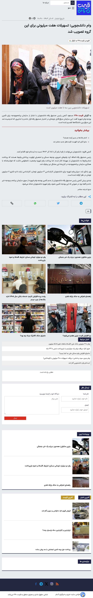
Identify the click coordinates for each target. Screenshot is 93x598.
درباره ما (46, 2)
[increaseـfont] (34, 18)
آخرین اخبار (84, 497)
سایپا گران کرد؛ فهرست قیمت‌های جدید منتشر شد (70, 142)
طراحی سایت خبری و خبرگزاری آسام (68, 594)
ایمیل (87, 405)
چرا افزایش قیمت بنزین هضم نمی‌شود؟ (77, 336)
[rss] (57, 584)
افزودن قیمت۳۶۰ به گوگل (80, 41)
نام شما (86, 394)
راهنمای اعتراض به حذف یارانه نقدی (78, 296)
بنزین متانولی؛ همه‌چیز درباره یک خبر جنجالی (74, 257)
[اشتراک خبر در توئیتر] (58, 203)
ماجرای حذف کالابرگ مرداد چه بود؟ (33, 336)
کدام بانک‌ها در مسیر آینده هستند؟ (75, 138)
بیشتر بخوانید (81, 130)
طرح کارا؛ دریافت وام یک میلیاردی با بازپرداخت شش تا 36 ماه (68, 348)
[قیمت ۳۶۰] (84, 8)
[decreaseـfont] (30, 18)
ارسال (15, 418)
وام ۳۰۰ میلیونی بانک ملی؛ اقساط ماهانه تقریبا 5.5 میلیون (69, 344)
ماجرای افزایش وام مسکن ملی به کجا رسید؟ (74, 353)
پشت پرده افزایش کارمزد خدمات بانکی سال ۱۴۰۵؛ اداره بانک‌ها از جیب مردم (26, 298)
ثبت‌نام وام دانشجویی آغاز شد (79, 363)
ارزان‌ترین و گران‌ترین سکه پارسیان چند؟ (56, 530)
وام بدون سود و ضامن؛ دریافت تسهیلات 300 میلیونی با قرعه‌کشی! (66, 358)
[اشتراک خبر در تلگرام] (81, 203)
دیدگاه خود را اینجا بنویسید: (49, 394)
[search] (73, 3)
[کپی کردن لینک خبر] (11, 203)
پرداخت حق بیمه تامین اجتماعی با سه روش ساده (53, 549)
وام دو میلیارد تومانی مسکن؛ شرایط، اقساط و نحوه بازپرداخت (27, 259)
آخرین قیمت (68, 497)
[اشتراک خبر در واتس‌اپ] (35, 203)
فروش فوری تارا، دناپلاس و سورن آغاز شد (56, 511)
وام (88, 211)
